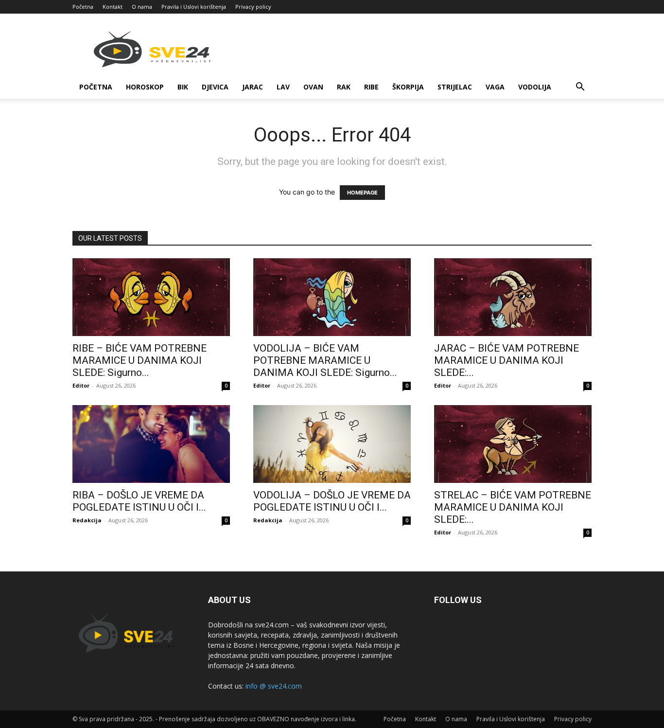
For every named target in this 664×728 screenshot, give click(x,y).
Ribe (371, 86)
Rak (343, 86)
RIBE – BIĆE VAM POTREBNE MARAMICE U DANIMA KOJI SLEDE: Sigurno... (139, 360)
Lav (283, 86)
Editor (80, 385)
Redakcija (87, 520)
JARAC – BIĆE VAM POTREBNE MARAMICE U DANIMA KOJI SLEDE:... (506, 360)
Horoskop (145, 86)
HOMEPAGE (362, 192)
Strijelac (454, 86)
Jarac (252, 86)
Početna (82, 6)
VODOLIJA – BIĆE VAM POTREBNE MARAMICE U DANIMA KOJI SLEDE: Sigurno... (325, 360)
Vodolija (534, 86)
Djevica (215, 86)
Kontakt (112, 6)
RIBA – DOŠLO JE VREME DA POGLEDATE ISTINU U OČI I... (139, 501)
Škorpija (408, 86)
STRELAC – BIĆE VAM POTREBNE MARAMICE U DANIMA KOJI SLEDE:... (512, 507)
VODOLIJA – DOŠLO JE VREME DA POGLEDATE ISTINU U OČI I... (332, 501)
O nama (142, 6)
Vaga (495, 86)
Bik (182, 86)
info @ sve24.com (273, 686)
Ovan (313, 86)
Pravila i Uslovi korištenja (193, 6)
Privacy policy (253, 6)
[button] (580, 87)
